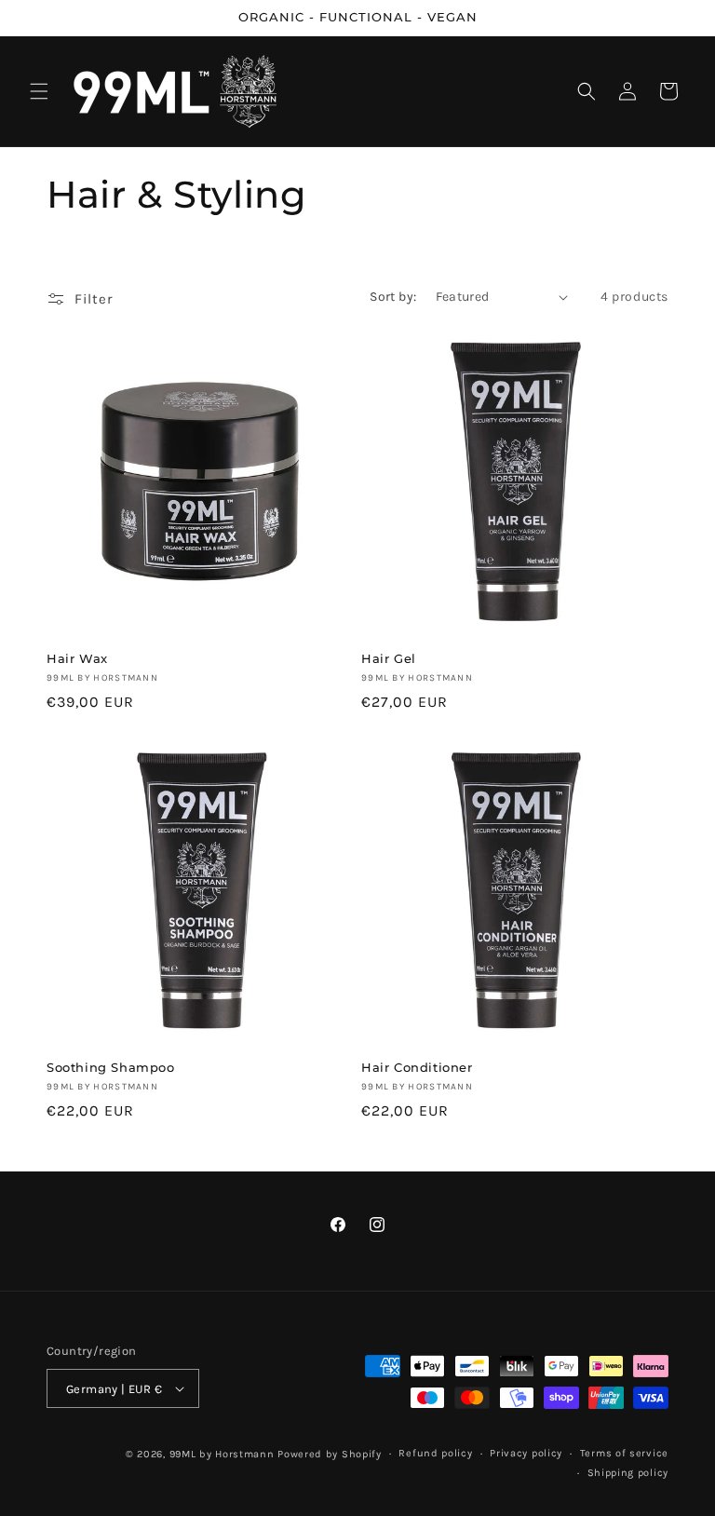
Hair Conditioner (417, 1067)
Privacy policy (526, 1453)
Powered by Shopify (329, 1454)
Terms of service (624, 1453)
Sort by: (393, 297)
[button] (39, 91)
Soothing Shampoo (111, 1067)
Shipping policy (628, 1473)
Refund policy (435, 1453)
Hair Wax (77, 658)
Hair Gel (388, 658)
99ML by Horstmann (222, 1454)
